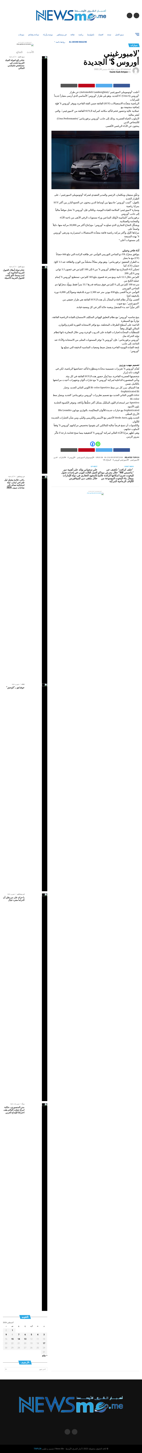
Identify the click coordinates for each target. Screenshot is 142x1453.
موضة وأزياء (48, 34)
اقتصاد (100, 34)
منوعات (21, 34)
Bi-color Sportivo (113, 457)
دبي (55, 457)
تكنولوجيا (90, 34)
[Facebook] (92, 444)
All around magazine (78, 41)
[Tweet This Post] (104, 85)
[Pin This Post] (86, 85)
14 (19, 1339)
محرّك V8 (106, 460)
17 (44, 1343)
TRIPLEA (37, 1449)
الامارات (62, 457)
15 (12, 1339)
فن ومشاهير (62, 34)
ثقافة (72, 34)
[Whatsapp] (98, 444)
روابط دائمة (60, 41)
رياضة (80, 34)
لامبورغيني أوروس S (120, 460)
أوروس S (71, 457)
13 (25, 1339)
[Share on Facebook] (121, 85)
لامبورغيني (134, 460)
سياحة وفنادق (33, 34)
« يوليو (44, 1355)
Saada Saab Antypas (119, 72)
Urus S (99, 457)
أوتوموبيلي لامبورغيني (85, 457)
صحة (109, 34)
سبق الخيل (119, 34)
